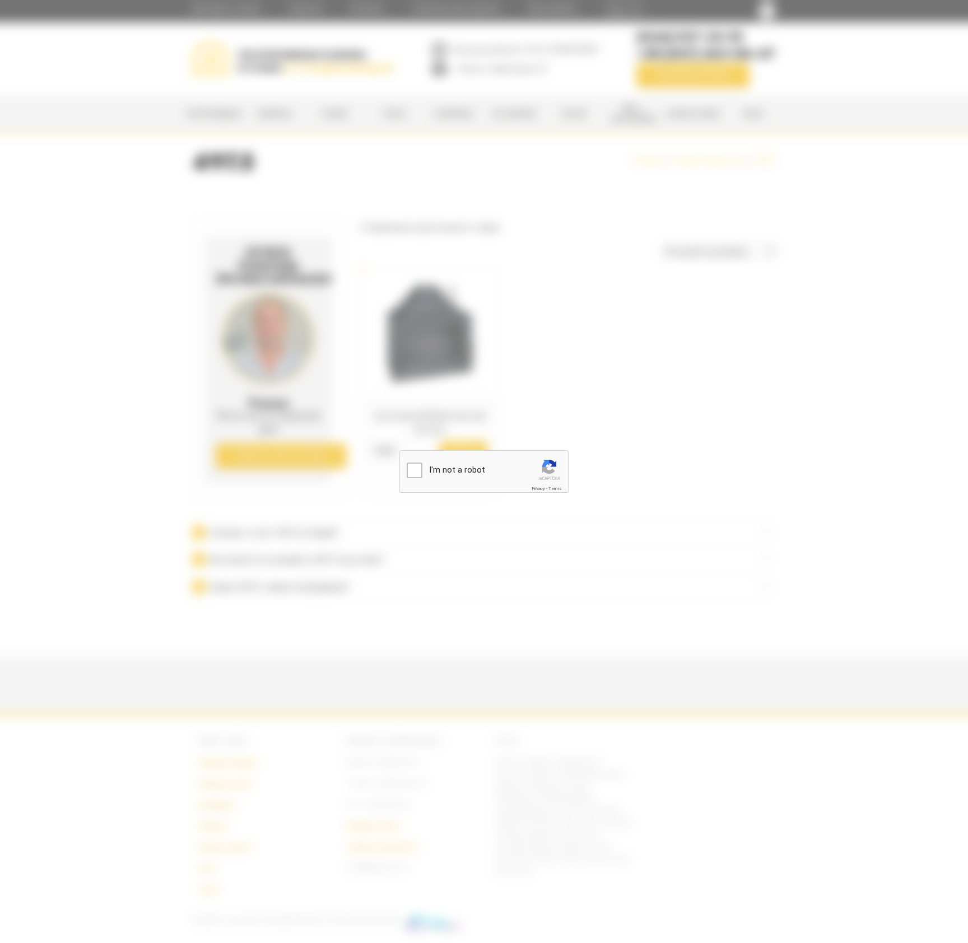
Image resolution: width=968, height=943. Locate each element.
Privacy (538, 488)
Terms (555, 488)
